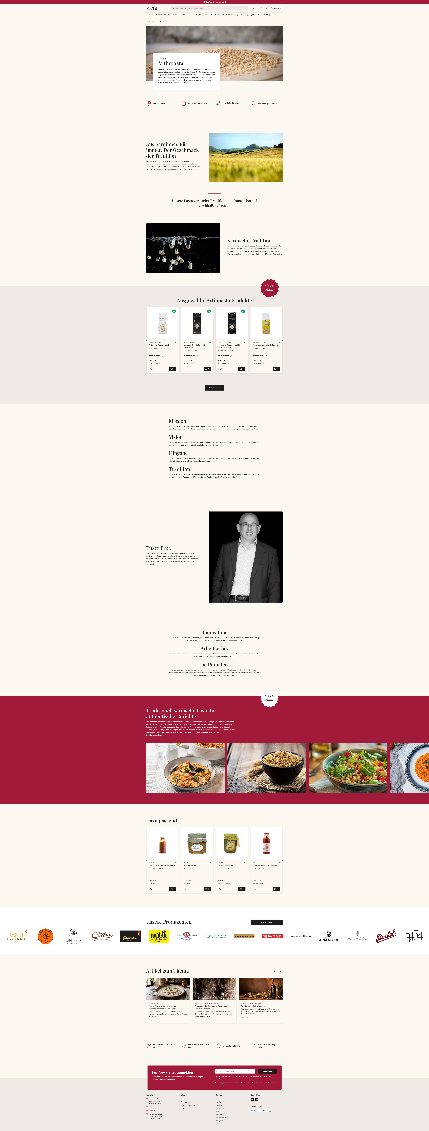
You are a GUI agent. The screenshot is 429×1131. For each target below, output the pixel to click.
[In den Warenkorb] (172, 369)
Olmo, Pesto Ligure (191, 865)
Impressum (220, 1105)
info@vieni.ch (154, 1107)
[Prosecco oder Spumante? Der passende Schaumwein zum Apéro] (214, 989)
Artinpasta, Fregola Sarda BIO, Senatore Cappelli (229, 346)
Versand (219, 1114)
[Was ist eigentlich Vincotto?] (261, 989)
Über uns (184, 1099)
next (280, 970)
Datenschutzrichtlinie (261, 1076)
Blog (182, 1108)
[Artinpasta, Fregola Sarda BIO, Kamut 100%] (197, 323)
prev (274, 970)
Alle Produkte (214, 388)
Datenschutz (220, 1108)
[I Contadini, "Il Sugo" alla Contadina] (162, 843)
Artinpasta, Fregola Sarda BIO (160, 345)
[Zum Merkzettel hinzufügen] (151, 369)
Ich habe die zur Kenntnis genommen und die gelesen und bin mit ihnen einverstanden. (246, 1083)
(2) (191, 356)
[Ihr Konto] (266, 8)
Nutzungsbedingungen (221, 1078)
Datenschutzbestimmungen (234, 1082)
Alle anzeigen (266, 922)
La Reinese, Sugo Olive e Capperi (265, 865)
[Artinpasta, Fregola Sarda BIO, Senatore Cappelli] (231, 323)
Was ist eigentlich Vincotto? (253, 1006)
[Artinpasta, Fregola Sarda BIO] (162, 323)
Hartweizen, (153, 342)
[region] (214, 340)
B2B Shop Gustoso (188, 1105)
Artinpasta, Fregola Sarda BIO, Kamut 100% (194, 346)
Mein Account (221, 1099)
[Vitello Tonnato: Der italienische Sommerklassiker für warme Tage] (168, 989)
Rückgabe (219, 1121)
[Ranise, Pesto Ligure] (231, 843)
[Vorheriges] (271, 745)
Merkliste (219, 1102)
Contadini (152, 868)
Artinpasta (153, 348)
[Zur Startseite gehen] (157, 8)
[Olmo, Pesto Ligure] (197, 843)
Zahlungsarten (221, 1118)
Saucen (151, 862)
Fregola (159, 342)
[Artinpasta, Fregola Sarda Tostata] (266, 323)
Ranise (220, 868)
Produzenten (185, 1102)
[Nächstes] (277, 745)
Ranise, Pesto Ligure (225, 865)
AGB (266, 1082)
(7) (260, 356)
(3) (156, 356)
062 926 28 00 (154, 1110)
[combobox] (212, 8)
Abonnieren (267, 1071)
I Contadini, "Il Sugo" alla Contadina (162, 865)
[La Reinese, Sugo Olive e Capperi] (266, 843)
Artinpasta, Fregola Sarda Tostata (265, 345)
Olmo (186, 868)
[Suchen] (173, 8)
